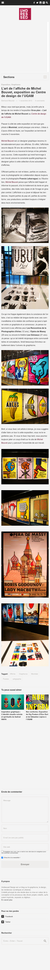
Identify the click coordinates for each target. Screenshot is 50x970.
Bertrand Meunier (8, 100)
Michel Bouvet (7, 140)
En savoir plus (6, 899)
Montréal (34, 674)
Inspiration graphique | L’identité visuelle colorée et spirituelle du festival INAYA (11, 715)
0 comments (40, 100)
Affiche (12, 674)
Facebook (7, 916)
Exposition (5, 84)
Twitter (6, 922)
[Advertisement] (25, 47)
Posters (6, 679)
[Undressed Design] (25, 14)
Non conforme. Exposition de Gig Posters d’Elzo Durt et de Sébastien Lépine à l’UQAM (37, 715)
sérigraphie (17, 679)
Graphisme (15, 84)
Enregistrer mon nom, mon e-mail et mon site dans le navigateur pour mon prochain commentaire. (23, 852)
